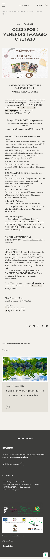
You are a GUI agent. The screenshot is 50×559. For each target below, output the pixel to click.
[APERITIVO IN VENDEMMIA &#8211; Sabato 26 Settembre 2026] (24, 407)
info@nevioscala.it (23, 487)
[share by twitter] (34, 325)
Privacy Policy (7, 541)
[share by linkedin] (30, 325)
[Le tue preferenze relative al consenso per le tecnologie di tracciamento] (45, 554)
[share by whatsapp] (38, 325)
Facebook (6, 490)
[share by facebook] (26, 325)
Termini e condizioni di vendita (13, 536)
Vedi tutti (5, 350)
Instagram (15, 490)
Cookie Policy (7, 546)
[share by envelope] (47, 325)
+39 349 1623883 (9, 487)
